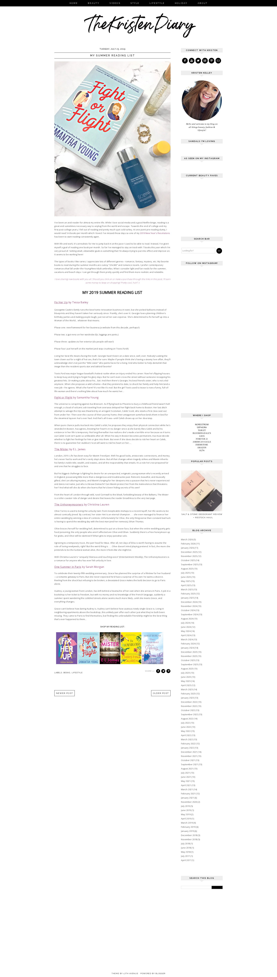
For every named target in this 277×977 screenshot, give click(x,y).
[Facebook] (185, 60)
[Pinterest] (212, 60)
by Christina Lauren (81, 504)
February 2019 (188, 826)
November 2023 (189, 656)
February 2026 (188, 543)
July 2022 (185, 722)
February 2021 (188, 793)
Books (66, 673)
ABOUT (202, 3)
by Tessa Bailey (71, 302)
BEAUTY (93, 3)
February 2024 (188, 643)
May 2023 (185, 681)
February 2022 (188, 743)
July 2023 (185, 672)
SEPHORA (202, 427)
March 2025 (187, 589)
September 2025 (189, 564)
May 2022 (185, 731)
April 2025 (186, 585)
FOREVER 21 (202, 439)
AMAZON (201, 448)
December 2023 (189, 651)
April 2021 (186, 785)
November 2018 (189, 839)
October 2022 (188, 710)
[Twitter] (198, 60)
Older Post (161, 693)
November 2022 (189, 706)
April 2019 (186, 818)
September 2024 (189, 614)
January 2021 (187, 797)
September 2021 (189, 764)
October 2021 (188, 760)
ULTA (201, 450)
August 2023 (187, 668)
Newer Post (64, 693)
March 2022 (187, 739)
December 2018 (189, 835)
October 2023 (188, 660)
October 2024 (188, 610)
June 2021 (186, 776)
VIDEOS (114, 3)
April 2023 (186, 685)
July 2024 (185, 622)
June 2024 (186, 626)
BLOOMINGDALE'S (202, 433)
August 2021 (187, 768)
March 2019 (187, 822)
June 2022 (186, 726)
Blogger (160, 974)
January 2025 (187, 597)
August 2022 (187, 718)
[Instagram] (205, 60)
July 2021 (185, 772)
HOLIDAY (181, 3)
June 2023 (186, 676)
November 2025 (189, 556)
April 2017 (186, 860)
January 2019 (187, 831)
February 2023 (188, 693)
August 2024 (187, 618)
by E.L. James (69, 449)
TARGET (202, 430)
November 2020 (189, 801)
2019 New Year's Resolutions (155, 233)
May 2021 (185, 781)
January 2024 (187, 647)
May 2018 (185, 851)
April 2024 (186, 635)
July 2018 (185, 843)
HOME (74, 3)
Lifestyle (77, 673)
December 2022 (189, 701)
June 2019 (186, 810)
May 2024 (185, 631)
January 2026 (187, 547)
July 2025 (185, 572)
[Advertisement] (205, 209)
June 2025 (186, 576)
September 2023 (189, 664)
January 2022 (187, 747)
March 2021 (187, 789)
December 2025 (189, 552)
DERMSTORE (202, 445)
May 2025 (185, 581)
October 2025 (188, 560)
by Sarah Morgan (79, 567)
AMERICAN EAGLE (202, 442)
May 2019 (185, 814)
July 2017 (185, 856)
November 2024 (189, 606)
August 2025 (187, 568)
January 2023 (187, 697)
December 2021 (189, 751)
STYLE (134, 3)
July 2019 (185, 806)
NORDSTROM (202, 424)
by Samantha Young (76, 397)
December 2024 (189, 601)
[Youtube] (192, 60)
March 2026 (187, 539)
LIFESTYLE (157, 3)
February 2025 (188, 593)
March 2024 (187, 639)
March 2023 (187, 689)
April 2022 (186, 735)
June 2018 (186, 847)
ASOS (202, 436)
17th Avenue (130, 974)
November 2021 (189, 756)
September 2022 (189, 714)
